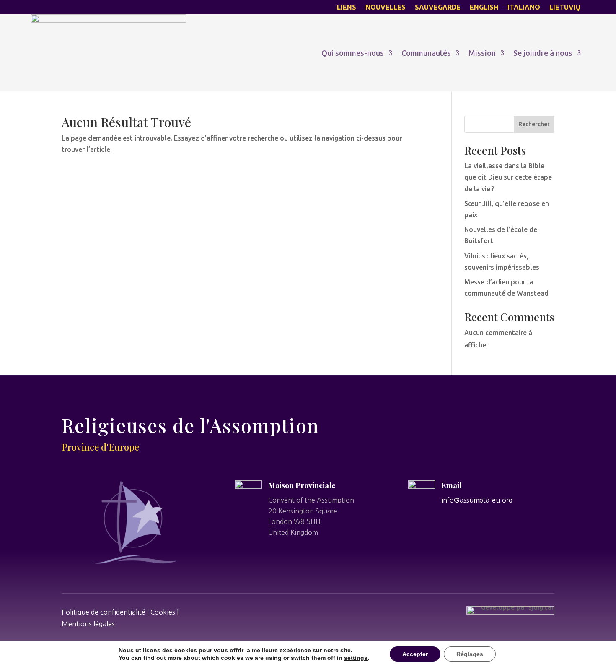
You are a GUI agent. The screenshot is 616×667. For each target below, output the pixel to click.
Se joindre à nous (542, 53)
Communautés (426, 53)
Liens (346, 7)
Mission (482, 53)
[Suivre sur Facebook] (274, 611)
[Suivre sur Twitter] (296, 611)
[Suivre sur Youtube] (342, 611)
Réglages (469, 654)
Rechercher (534, 124)
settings (356, 657)
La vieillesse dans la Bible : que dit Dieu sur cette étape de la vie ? (508, 177)
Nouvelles (385, 7)
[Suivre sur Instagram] (319, 611)
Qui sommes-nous (352, 53)
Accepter (415, 654)
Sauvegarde (438, 7)
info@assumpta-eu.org (476, 500)
